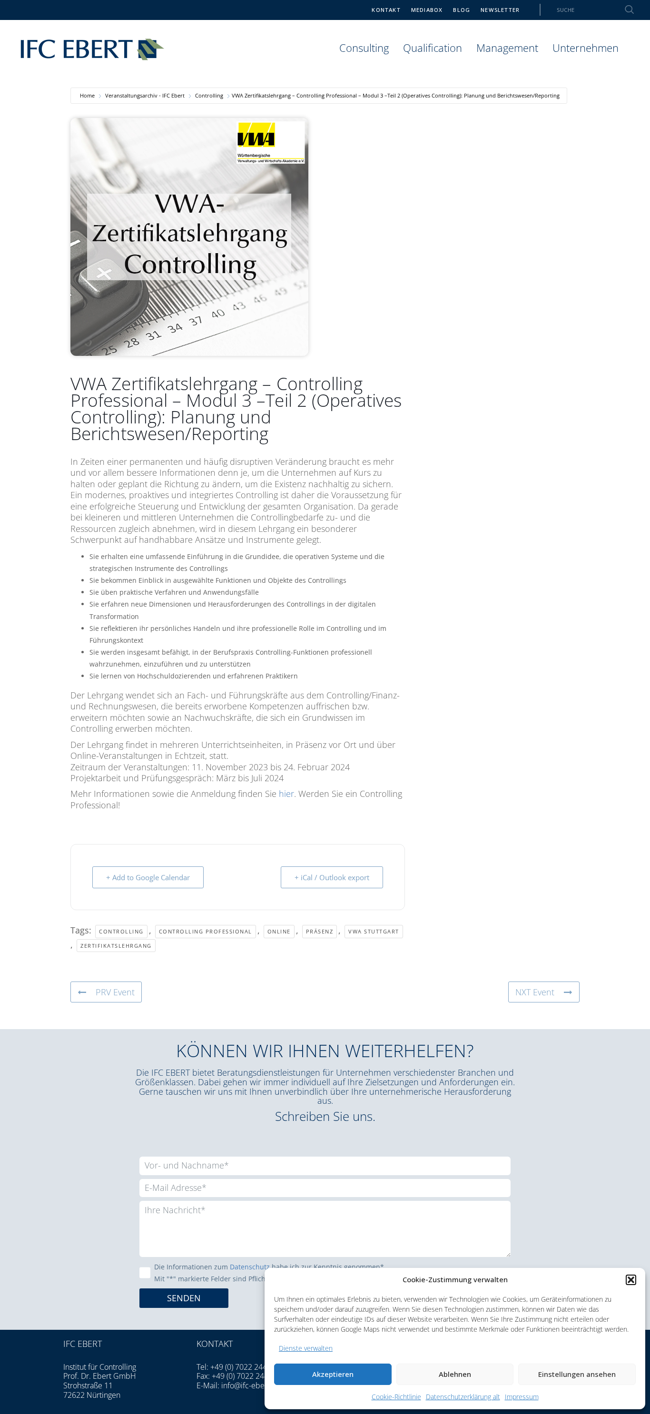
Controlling (209, 95)
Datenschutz (250, 1266)
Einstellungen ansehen (577, 1374)
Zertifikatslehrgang (116, 945)
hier (286, 793)
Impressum (522, 1396)
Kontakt (386, 9)
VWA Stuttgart (373, 931)
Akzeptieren (333, 1374)
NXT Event (534, 992)
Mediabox (427, 9)
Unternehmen (585, 47)
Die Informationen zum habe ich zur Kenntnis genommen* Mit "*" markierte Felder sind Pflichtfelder (269, 1272)
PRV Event (115, 992)
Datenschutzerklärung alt (463, 1396)
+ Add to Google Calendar (148, 877)
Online (279, 931)
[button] (631, 1280)
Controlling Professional (205, 931)
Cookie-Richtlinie (396, 1396)
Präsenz (320, 931)
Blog (461, 9)
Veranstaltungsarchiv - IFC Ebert (145, 95)
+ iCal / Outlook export (332, 877)
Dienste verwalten (306, 1348)
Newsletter (500, 9)
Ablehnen (455, 1374)
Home (87, 95)
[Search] (624, 10)
